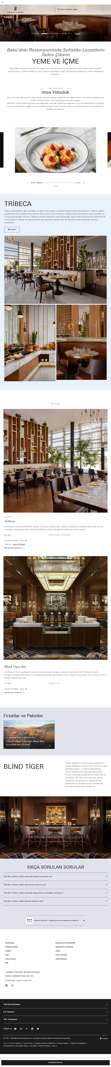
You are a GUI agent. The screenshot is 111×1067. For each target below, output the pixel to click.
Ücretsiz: (18, 981)
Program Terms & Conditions (45, 1043)
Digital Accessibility (78, 1043)
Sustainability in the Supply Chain (15, 1046)
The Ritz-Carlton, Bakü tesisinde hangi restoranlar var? (27, 877)
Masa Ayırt (12, 229)
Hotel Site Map (44, 1046)
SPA (6, 963)
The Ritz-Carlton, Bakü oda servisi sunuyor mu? (24, 885)
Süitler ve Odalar (11, 947)
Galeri (77, 34)
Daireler (8, 951)
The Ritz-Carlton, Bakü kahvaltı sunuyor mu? (23, 901)
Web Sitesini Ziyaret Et (13, 548)
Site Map (33, 1046)
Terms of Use (28, 1043)
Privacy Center (63, 1043)
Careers (18, 1043)
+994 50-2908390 (18, 544)
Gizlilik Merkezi (61, 959)
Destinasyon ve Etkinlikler (65, 943)
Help (53, 1046)
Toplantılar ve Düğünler (64, 947)
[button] (104, 1038)
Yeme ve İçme (10, 959)
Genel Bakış (9, 943)
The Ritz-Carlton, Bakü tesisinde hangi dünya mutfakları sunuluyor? (33, 893)
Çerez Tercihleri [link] (61, 955)
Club (7, 955)
